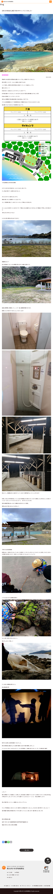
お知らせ (10, 877)
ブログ (17, 875)
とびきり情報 (11, 875)
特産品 (17, 872)
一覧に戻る (26, 850)
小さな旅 (10, 872)
